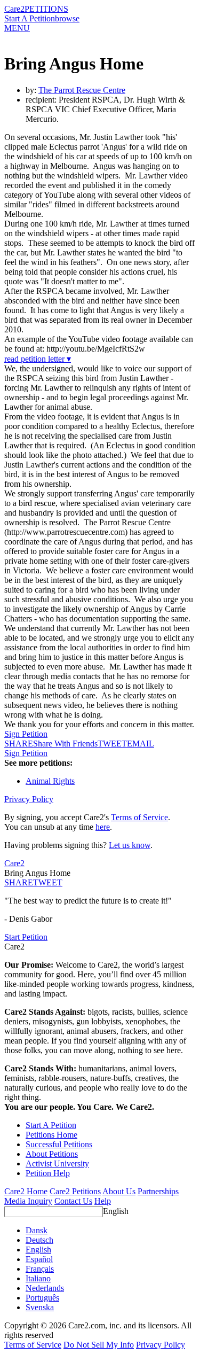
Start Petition (25, 936)
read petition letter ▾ (37, 358)
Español (39, 1259)
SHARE (18, 882)
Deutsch (39, 1239)
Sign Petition (25, 733)
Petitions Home (51, 1134)
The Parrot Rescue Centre (81, 90)
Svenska (40, 1307)
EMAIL (140, 743)
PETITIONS (46, 8)
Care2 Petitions (75, 1191)
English (116, 1211)
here (102, 826)
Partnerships (158, 1191)
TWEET (112, 743)
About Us (118, 1191)
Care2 (14, 8)
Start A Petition (29, 18)
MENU (17, 28)
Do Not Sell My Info (98, 1344)
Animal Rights (50, 780)
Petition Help (48, 1173)
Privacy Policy (28, 799)
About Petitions (52, 1153)
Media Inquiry (28, 1200)
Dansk (36, 1230)
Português (42, 1297)
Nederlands (45, 1288)
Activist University (57, 1163)
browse (67, 18)
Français (40, 1268)
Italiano (38, 1278)
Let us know (129, 845)
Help (102, 1200)
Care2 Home (25, 1191)
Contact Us (73, 1200)
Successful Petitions (59, 1144)
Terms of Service (139, 817)
